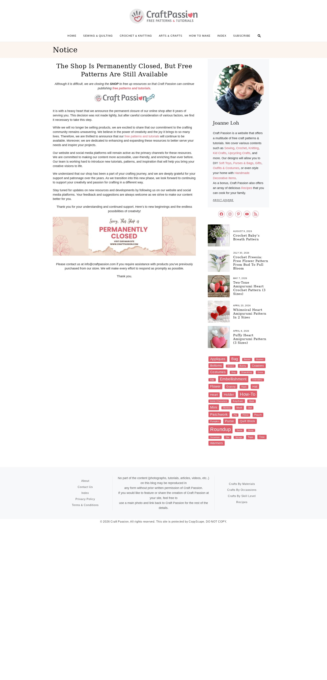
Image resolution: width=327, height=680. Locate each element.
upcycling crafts (239, 153)
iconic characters (218, 401)
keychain (238, 401)
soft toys (225, 163)
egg (212, 380)
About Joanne (223, 200)
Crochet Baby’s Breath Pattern (246, 237)
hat (254, 386)
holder (229, 394)
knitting (253, 148)
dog (233, 372)
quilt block (247, 421)
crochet (241, 148)
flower (215, 386)
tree (262, 437)
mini (213, 407)
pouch (258, 414)
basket (247, 359)
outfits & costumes (226, 168)
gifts (258, 163)
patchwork (219, 414)
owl (250, 407)
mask (251, 401)
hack (244, 387)
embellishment (233, 379)
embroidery (257, 380)
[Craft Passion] (163, 16)
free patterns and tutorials (141, 136)
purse (229, 421)
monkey (227, 408)
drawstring (246, 372)
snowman (215, 437)
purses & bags (243, 163)
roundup (220, 429)
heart (214, 394)
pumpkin (214, 421)
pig (235, 415)
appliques (217, 359)
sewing (229, 148)
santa (239, 430)
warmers (216, 443)
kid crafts (219, 153)
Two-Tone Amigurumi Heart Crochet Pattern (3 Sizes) (249, 288)
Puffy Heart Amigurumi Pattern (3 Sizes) (249, 338)
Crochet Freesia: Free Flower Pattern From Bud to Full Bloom (250, 262)
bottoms (216, 365)
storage (238, 437)
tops (250, 437)
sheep (250, 430)
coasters (258, 365)
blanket (259, 359)
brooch (231, 366)
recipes (246, 188)
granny (231, 386)
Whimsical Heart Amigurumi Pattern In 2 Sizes (249, 313)
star (228, 437)
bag (234, 359)
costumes (218, 372)
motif (239, 407)
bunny (243, 366)
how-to (247, 394)
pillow (245, 415)
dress (260, 372)
